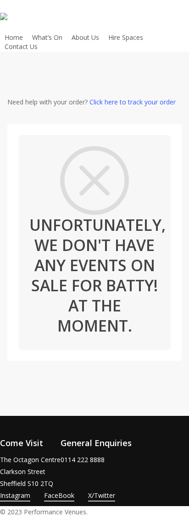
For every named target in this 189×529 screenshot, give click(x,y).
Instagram (15, 495)
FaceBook (59, 495)
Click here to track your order (132, 102)
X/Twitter (101, 495)
